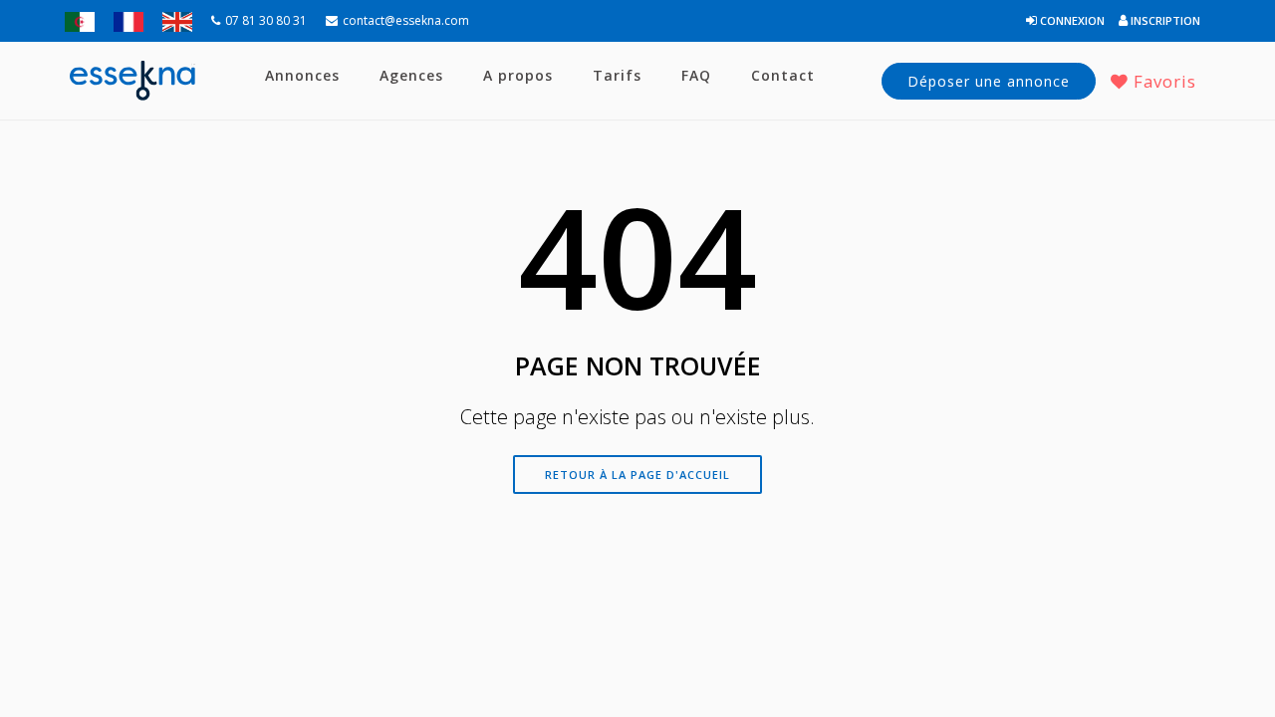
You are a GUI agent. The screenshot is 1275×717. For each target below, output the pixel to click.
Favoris (1162, 81)
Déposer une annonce (988, 81)
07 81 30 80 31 (266, 20)
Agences (411, 75)
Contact (783, 75)
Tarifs (617, 75)
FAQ (696, 75)
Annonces (302, 75)
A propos (518, 75)
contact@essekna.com (406, 20)
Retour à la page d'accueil (637, 474)
